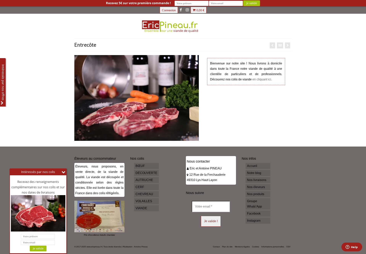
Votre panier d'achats (200, 10)
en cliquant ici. (262, 79)
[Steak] (287, 45)
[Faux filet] (272, 45)
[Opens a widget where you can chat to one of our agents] (351, 247)
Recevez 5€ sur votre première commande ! (138, 3)
